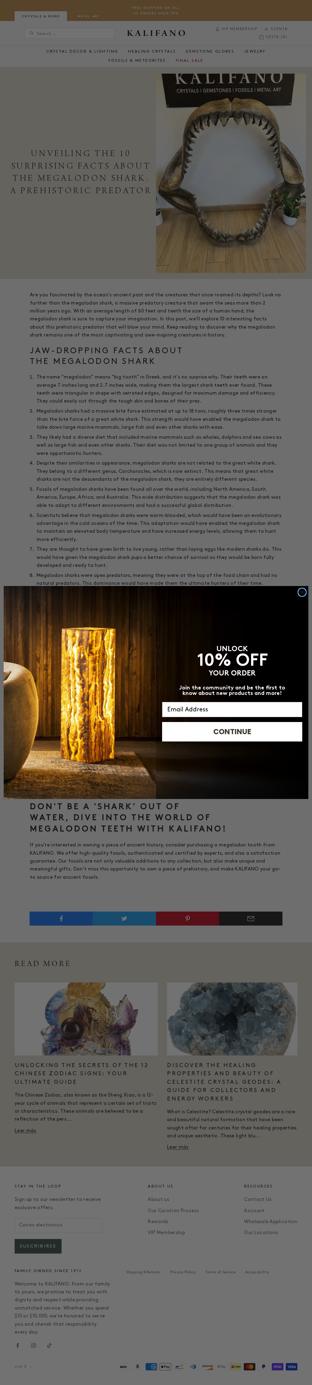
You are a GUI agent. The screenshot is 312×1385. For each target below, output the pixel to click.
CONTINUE (232, 732)
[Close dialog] (302, 592)
